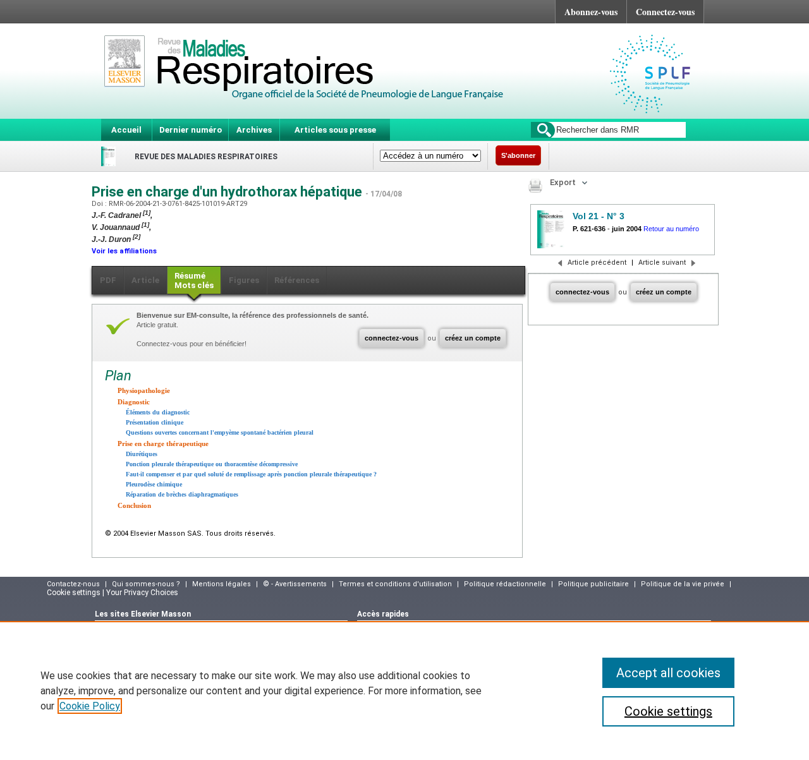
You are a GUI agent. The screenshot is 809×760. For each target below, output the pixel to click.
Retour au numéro (671, 228)
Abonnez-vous (590, 11)
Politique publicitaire (593, 584)
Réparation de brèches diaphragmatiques (182, 494)
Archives (254, 130)
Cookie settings (668, 711)
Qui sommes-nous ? (146, 584)
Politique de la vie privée (682, 584)
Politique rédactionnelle (505, 584)
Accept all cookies (668, 672)
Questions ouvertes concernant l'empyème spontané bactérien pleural (219, 432)
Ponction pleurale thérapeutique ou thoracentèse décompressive (212, 464)
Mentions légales (221, 584)
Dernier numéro (190, 130)
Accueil (126, 130)
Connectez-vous (665, 11)
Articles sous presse (335, 130)
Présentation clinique (154, 422)
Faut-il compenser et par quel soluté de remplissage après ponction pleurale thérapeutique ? (251, 474)
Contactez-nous (73, 584)
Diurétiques (141, 453)
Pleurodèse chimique (154, 484)
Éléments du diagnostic (158, 412)
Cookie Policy (89, 706)
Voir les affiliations (124, 251)
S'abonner (518, 155)
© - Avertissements (295, 584)
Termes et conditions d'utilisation (395, 584)
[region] (404, 690)
